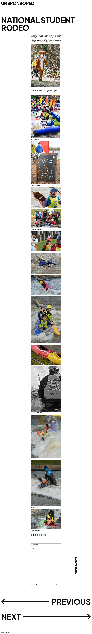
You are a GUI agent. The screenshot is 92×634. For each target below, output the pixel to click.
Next (11, 616)
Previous (71, 601)
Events (33, 550)
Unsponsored (17, 3)
